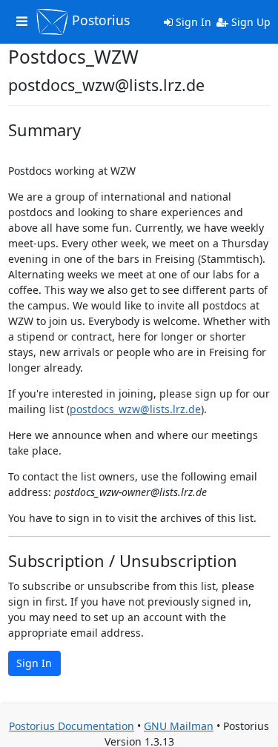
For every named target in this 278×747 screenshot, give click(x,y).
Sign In (192, 22)
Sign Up (249, 22)
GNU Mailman (179, 726)
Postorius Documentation (71, 726)
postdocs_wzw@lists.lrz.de (135, 409)
